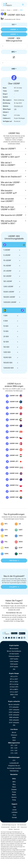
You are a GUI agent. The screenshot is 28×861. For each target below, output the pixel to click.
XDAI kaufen (14, 664)
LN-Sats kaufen (14, 654)
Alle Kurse (13, 560)
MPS (14, 782)
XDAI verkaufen (14, 720)
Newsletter (14, 774)
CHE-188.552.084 (21, 825)
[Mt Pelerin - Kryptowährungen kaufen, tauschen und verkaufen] (7, 4)
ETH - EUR (14, 753)
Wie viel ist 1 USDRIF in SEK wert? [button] (10, 155)
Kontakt (14, 817)
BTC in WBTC (14, 689)
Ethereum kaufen (14, 656)
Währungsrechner (14, 743)
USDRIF (15, 10)
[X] (3, 638)
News (14, 787)
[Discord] (9, 638)
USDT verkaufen (14, 709)
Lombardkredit (14, 763)
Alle (14, 669)
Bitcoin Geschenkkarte (14, 651)
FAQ (14, 807)
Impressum (13, 827)
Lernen (14, 810)
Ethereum (14, 735)
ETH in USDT (14, 692)
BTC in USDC (14, 682)
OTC (14, 760)
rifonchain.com (18, 106)
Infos (14, 778)
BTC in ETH (14, 676)
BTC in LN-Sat (14, 684)
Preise (14, 792)
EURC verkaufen (14, 715)
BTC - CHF (14, 745)
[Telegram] (6, 638)
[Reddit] (22, 638)
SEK (13, 25)
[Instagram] (16, 638)
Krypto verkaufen (14, 701)
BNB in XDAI (14, 694)
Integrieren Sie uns (14, 765)
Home (2, 10)
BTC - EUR (14, 748)
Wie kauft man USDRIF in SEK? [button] (8, 208)
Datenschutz (24, 827)
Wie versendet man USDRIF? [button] (7, 199)
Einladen (14, 789)
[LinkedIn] (11, 638)
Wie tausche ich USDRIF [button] (11, 215)
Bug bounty (16, 829)
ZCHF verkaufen (14, 722)
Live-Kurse (14, 729)
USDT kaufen (14, 659)
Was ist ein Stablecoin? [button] (11, 176)
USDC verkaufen (14, 712)
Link (15, 109)
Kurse (8, 10)
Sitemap (11, 829)
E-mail (12, 619)
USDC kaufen (14, 661)
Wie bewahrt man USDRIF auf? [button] (9, 191)
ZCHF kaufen (14, 666)
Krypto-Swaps (14, 673)
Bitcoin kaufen (14, 648)
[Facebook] (14, 638)
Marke (14, 794)
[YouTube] (19, 638)
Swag (14, 800)
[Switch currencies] (14, 57)
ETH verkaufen (14, 707)
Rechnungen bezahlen (14, 768)
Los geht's (13, 587)
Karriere (14, 797)
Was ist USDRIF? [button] (8, 148)
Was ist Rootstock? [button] (9, 171)
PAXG (14, 737)
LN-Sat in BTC (14, 687)
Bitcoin (14, 732)
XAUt (14, 740)
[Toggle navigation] (23, 4)
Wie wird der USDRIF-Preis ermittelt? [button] (11, 183)
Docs (14, 815)
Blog (14, 784)
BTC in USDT (14, 679)
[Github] (24, 638)
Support (14, 804)
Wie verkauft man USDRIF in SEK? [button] (9, 222)
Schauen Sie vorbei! (14, 609)
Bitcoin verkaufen (14, 704)
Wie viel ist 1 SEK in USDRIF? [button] (8, 163)
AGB (18, 827)
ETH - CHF (14, 750)
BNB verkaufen (14, 717)
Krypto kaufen (14, 645)
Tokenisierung (14, 771)
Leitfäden (14, 812)
